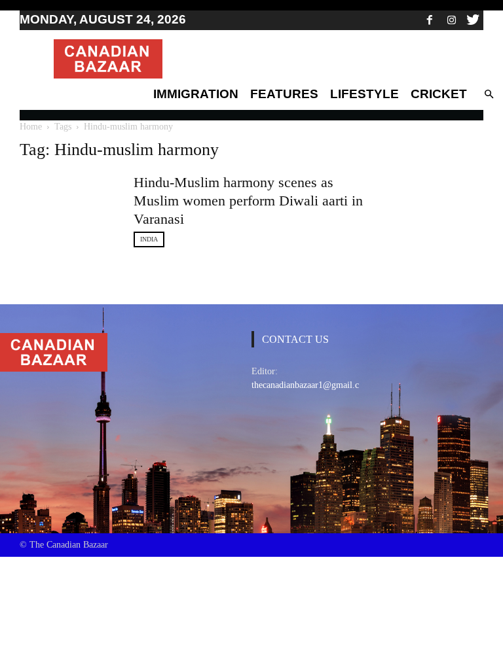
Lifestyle (364, 94)
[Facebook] (429, 19)
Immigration (195, 94)
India (149, 239)
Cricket (439, 94)
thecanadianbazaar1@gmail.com (311, 385)
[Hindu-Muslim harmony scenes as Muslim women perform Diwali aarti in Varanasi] (69, 203)
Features (284, 94)
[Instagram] (451, 19)
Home (31, 127)
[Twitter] (473, 19)
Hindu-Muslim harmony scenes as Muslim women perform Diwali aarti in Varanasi (248, 200)
